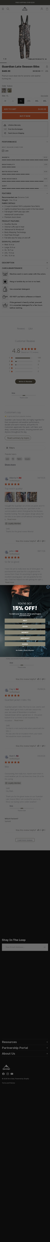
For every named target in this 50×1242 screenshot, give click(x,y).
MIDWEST (25, 632)
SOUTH (25, 626)
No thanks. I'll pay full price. (25, 650)
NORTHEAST (25, 638)
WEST (25, 621)
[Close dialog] (48, 587)
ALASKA (25, 644)
